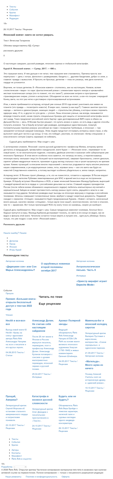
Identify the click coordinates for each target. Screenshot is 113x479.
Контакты (16, 452)
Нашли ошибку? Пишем (15, 232)
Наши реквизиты (13, 476)
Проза (12, 243)
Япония (13, 246)
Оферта (65, 476)
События (13, 9)
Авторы (15, 449)
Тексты (12, 6)
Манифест (14, 15)
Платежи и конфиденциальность (41, 476)
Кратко (12, 12)
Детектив (13, 240)
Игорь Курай (15, 249)
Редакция (14, 18)
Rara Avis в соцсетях (21, 458)
